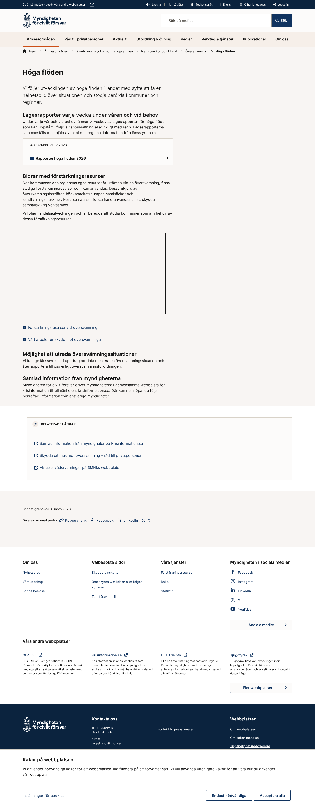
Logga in (283, 4)
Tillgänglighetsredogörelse (250, 746)
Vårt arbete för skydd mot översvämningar (65, 339)
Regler (186, 39)
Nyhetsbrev (31, 572)
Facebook (105, 520)
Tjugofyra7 (239, 655)
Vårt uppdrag (33, 582)
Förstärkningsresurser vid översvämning (63, 327)
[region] (157, 778)
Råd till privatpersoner (84, 39)
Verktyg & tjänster (217, 39)
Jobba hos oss (34, 591)
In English (226, 4)
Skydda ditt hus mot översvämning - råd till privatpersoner (90, 455)
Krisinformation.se (107, 655)
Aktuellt (120, 39)
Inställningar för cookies (43, 795)
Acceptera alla (272, 795)
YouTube (244, 609)
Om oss (282, 39)
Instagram (245, 582)
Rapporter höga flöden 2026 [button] (61, 158)
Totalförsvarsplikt (105, 596)
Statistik (167, 591)
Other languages (255, 4)
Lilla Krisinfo (171, 655)
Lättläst (178, 4)
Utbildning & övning (153, 39)
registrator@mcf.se (106, 743)
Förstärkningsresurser (177, 572)
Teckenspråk (204, 4)
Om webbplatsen (243, 729)
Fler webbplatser (257, 687)
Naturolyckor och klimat (159, 51)
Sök (284, 20)
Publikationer (254, 39)
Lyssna (156, 4)
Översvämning (196, 51)
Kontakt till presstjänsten (176, 729)
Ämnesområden (41, 39)
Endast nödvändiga (229, 795)
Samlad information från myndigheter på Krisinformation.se (91, 443)
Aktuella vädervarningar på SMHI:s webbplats (79, 467)
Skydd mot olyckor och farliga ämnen (105, 51)
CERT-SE (30, 655)
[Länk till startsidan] (44, 20)
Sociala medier (270, 626)
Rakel (165, 582)
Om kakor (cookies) (245, 738)
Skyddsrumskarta (105, 572)
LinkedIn (130, 520)
